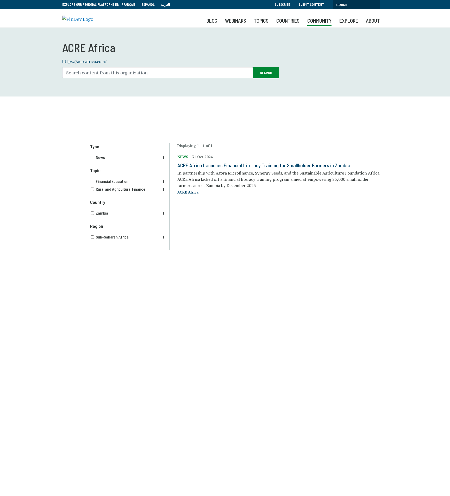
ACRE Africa (187, 192)
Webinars (235, 20)
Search (266, 72)
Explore (348, 20)
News (130, 157)
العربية (165, 4)
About (373, 20)
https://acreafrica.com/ (84, 61)
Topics (261, 20)
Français (128, 4)
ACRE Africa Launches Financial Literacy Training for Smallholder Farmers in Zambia (263, 165)
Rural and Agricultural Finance (130, 188)
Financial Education (130, 181)
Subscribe (282, 4)
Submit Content (311, 4)
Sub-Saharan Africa (130, 236)
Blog (212, 20)
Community (319, 20)
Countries (287, 20)
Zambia (130, 212)
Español (148, 4)
